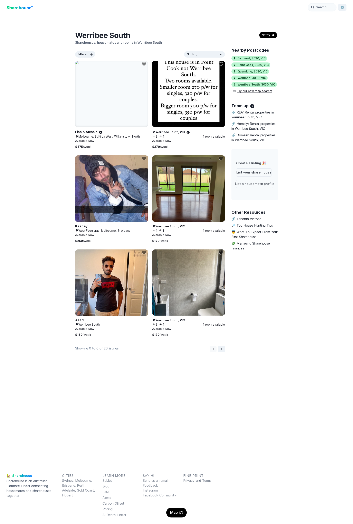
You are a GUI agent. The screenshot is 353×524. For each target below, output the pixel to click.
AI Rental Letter (114, 515)
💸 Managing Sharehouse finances (250, 245)
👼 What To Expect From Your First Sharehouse (254, 234)
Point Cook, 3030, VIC (253, 65)
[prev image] (159, 98)
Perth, (81, 485)
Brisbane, (69, 485)
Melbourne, (83, 480)
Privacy (188, 480)
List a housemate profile (254, 184)
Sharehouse (15, 481)
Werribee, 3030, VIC (252, 78)
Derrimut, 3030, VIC (252, 58)
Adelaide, (69, 490)
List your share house (253, 172)
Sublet (107, 480)
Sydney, (68, 480)
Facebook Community (159, 495)
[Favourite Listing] (144, 64)
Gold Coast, (86, 490)
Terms (206, 480)
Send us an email (155, 480)
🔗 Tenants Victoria (246, 219)
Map (174, 512)
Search (321, 7)
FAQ (106, 492)
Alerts (107, 498)
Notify (266, 35)
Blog (106, 486)
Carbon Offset (113, 503)
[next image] (217, 98)
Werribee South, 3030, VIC (256, 84)
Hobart (67, 495)
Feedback (150, 485)
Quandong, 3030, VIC (253, 71)
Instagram (150, 490)
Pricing (108, 509)
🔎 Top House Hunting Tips (252, 225)
